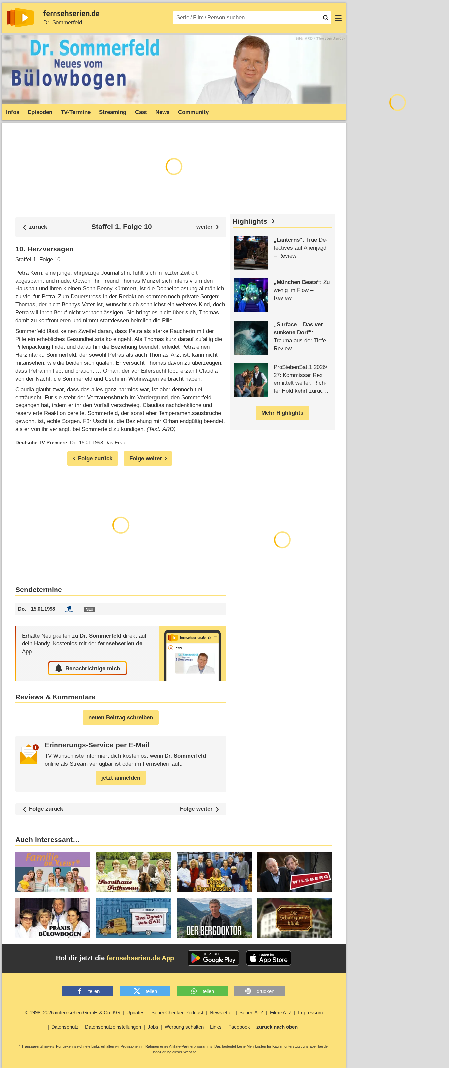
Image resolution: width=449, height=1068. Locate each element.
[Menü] (338, 18)
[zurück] (35, 226)
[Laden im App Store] (269, 958)
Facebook (239, 1027)
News (162, 112)
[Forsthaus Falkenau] (133, 872)
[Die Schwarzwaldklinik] (294, 918)
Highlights (250, 221)
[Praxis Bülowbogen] (52, 918)
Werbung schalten (184, 1027)
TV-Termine (76, 112)
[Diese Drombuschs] (214, 872)
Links (216, 1027)
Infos (12, 112)
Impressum (310, 1012)
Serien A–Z (251, 1012)
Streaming (112, 112)
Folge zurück (46, 808)
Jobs (153, 1027)
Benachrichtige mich (92, 668)
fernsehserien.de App (140, 958)
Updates (135, 1012)
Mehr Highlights (282, 413)
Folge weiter (196, 809)
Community (193, 112)
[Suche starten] (326, 17)
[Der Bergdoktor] (214, 918)
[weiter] (207, 227)
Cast (141, 112)
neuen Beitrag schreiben (120, 717)
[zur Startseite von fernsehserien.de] (20, 17)
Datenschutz (65, 1027)
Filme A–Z (281, 1012)
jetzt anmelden (120, 778)
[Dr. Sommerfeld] (192, 653)
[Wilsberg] (294, 872)
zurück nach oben (277, 1027)
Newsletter (221, 1012)
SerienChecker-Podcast (177, 1012)
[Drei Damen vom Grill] (133, 918)
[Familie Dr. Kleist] (52, 872)
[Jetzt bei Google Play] (213, 958)
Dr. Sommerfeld (62, 22)
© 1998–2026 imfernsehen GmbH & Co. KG (72, 1012)
